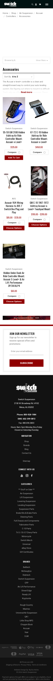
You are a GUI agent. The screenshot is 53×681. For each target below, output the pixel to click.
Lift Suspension (26, 497)
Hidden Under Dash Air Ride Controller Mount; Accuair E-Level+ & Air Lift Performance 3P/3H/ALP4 (14, 279)
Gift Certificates (26, 552)
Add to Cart (14, 157)
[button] (26, 60)
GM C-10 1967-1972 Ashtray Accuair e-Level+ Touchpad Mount (39, 206)
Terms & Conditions (39, 665)
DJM (27, 636)
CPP (26, 583)
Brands (27, 445)
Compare (12, 152)
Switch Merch (26, 540)
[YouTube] (22, 476)
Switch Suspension (26, 579)
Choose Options (14, 228)
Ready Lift (26, 594)
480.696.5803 (28, 423)
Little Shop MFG (26, 621)
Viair (26, 632)
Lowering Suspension (26, 501)
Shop (26, 441)
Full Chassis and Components (26, 521)
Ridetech (26, 575)
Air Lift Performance (26, 587)
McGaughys (26, 571)
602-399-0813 (29, 419)
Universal (26, 544)
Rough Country (26, 605)
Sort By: (7, 76)
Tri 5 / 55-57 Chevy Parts (26, 532)
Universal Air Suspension (26, 613)
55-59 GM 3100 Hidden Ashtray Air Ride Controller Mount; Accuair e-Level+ (14, 137)
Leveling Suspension (26, 505)
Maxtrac (26, 609)
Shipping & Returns (13, 665)
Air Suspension (26, 493)
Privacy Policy (26, 665)
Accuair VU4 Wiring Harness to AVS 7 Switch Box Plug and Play (14, 207)
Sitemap (26, 461)
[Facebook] (31, 476)
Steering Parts (26, 517)
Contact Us (26, 453)
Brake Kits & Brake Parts (26, 513)
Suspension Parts (26, 509)
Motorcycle (26, 536)
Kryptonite (26, 598)
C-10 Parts (26, 528)
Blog (26, 449)
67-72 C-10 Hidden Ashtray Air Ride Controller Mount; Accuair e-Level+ (39, 137)
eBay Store (26, 548)
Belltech (26, 567)
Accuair (26, 628)
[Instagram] (27, 476)
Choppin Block (27, 624)
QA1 (26, 617)
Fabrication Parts (26, 525)
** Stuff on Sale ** (26, 489)
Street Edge (26, 591)
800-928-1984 (30, 415)
